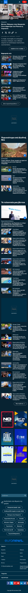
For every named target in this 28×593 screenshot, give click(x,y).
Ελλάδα (21, 518)
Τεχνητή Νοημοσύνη (14, 533)
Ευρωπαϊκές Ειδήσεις (7, 221)
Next (2, 556)
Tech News (16, 229)
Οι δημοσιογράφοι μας (7, 566)
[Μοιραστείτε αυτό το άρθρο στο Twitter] (6, 32)
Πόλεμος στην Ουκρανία (14, 515)
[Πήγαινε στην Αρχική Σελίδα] (5, 2)
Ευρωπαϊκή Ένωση (9, 518)
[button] (10, 103)
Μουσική (19, 526)
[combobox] (14, 495)
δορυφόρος (21, 529)
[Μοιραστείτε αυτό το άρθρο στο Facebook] (2, 32)
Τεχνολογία (9, 526)
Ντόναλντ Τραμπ (8, 522)
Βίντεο (3, 562)
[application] (14, 12)
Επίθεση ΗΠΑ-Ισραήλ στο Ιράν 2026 (14, 511)
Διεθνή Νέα (4, 158)
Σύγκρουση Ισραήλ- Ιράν (14, 507)
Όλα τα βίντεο (19, 403)
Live (24, 1)
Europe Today (16, 324)
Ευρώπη (3, 549)
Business (3, 553)
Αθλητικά (15, 334)
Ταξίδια (3, 559)
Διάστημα (15, 351)
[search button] (25, 495)
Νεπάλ (14, 166)
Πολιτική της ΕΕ (8, 529)
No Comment (16, 269)
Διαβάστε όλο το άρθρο (17, 48)
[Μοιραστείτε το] (9, 32)
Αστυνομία (21, 522)
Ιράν (14, 175)
